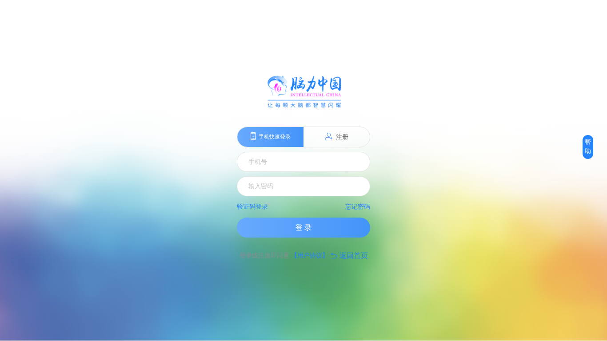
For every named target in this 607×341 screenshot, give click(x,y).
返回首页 (349, 255)
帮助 (588, 147)
